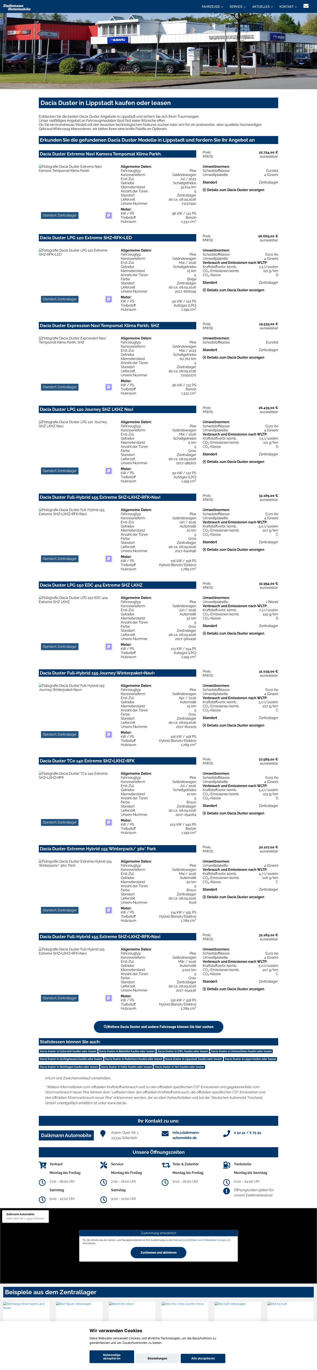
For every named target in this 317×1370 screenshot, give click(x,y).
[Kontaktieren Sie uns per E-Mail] (306, 6)
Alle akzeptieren (203, 1358)
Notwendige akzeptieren (112, 1356)
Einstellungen (157, 1358)
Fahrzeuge (211, 7)
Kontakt (286, 7)
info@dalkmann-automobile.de (186, 1135)
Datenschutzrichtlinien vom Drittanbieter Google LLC (202, 1239)
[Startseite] (17, 7)
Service (236, 7)
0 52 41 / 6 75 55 (247, 1133)
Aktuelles (261, 7)
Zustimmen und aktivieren (159, 1252)
